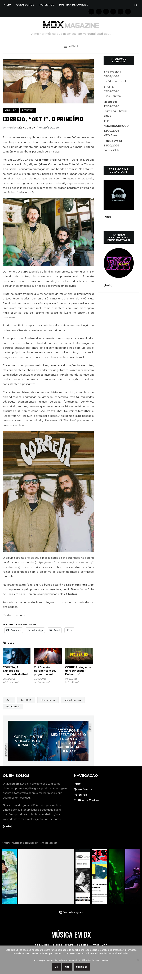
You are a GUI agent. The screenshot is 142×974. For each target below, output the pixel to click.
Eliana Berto (48, 699)
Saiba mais (81, 966)
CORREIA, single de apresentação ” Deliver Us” (78, 670)
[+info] (7, 826)
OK (56, 966)
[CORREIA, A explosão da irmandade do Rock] (16, 655)
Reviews (28, 110)
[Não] (137, 960)
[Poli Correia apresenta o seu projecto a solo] (48, 655)
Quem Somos (25, 4)
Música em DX (26, 127)
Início (7, 4)
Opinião (10, 110)
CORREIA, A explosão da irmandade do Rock (16, 670)
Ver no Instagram (73, 912)
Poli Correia (13, 706)
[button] (71, 46)
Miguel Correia (73, 699)
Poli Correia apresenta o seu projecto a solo (45, 670)
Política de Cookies (73, 4)
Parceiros (46, 4)
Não (67, 966)
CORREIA (26, 699)
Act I (8, 699)
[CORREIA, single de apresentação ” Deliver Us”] (79, 655)
